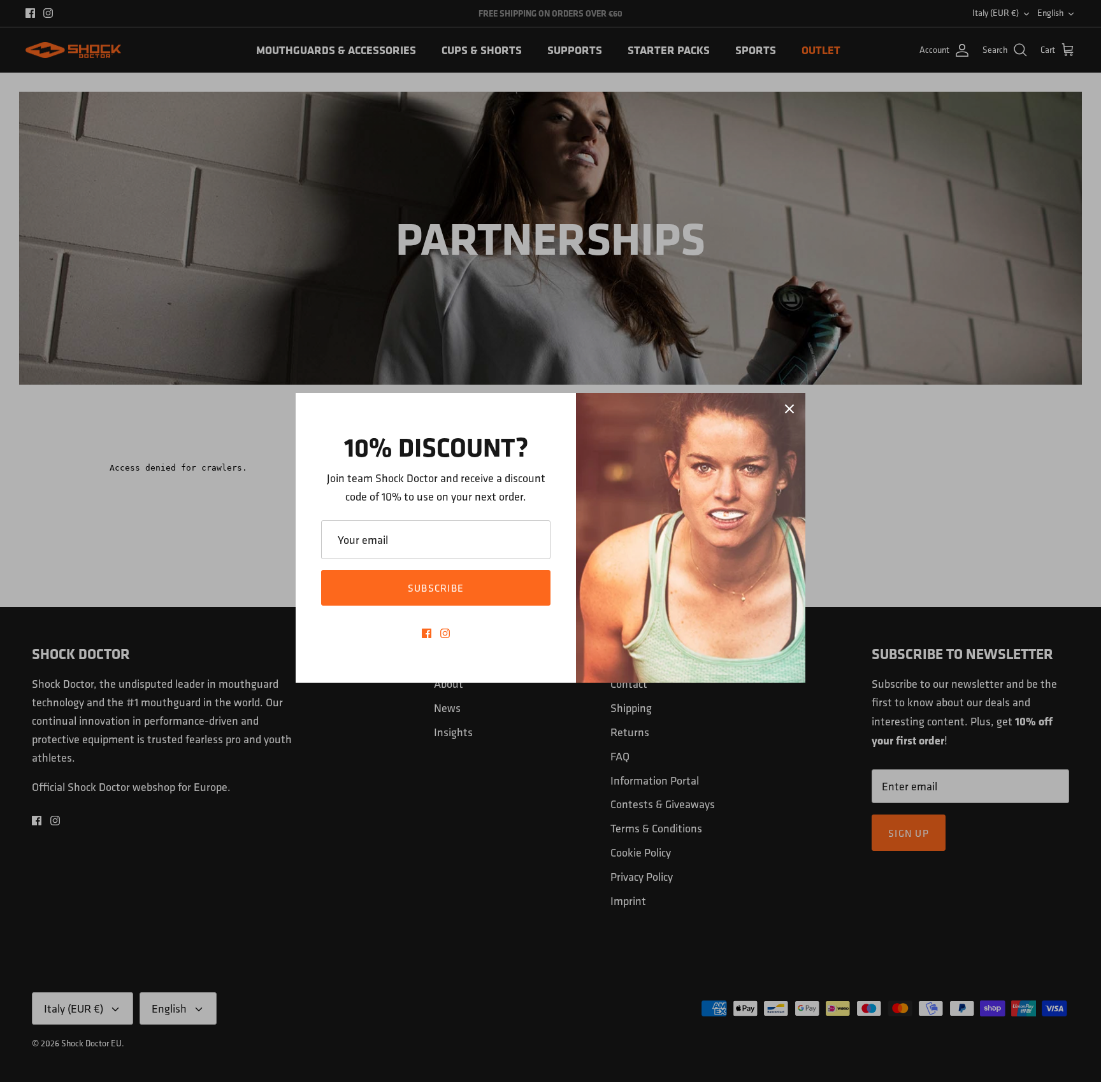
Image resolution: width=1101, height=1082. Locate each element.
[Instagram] (445, 633)
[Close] (789, 409)
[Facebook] (426, 633)
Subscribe (436, 587)
